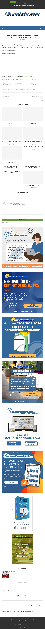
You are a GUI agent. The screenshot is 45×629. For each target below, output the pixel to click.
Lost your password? (5, 222)
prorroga (29, 89)
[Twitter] (12, 620)
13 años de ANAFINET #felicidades (12, 122)
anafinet (4, 89)
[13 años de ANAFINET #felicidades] (12, 114)
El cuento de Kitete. (5, 601)
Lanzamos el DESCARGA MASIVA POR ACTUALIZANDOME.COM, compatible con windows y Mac (22, 605)
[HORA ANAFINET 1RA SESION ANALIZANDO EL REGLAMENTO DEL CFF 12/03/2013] (12, 153)
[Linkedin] (24, 620)
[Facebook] (19, 6)
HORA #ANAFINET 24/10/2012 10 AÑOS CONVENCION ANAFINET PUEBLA (8, 81)
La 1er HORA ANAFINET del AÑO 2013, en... (33, 185)
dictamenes (16, 89)
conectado (12, 196)
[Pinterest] (20, 620)
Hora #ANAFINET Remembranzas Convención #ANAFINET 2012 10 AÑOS (35, 81)
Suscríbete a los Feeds (22, 5)
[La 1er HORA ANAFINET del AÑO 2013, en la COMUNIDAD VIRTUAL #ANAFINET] (33, 177)
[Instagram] (16, 620)
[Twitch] (37, 620)
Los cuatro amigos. (5, 598)
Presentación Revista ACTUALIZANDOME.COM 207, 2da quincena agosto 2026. (17, 611)
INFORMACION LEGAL (14, 5)
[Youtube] (29, 620)
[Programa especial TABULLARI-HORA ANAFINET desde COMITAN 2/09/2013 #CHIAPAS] (12, 133)
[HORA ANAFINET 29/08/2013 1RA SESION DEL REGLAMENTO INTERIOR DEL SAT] (33, 133)
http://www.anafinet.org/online (27, 76)
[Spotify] (33, 620)
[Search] (42, 28)
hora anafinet (22, 89)
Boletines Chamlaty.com (30, 5)
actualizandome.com (27, 624)
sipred (34, 89)
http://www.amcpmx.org (20, 50)
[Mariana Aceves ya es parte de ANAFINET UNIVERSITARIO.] (33, 114)
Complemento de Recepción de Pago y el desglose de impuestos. (14, 608)
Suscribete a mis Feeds (23, 595)
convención (10, 89)
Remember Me (5, 217)
